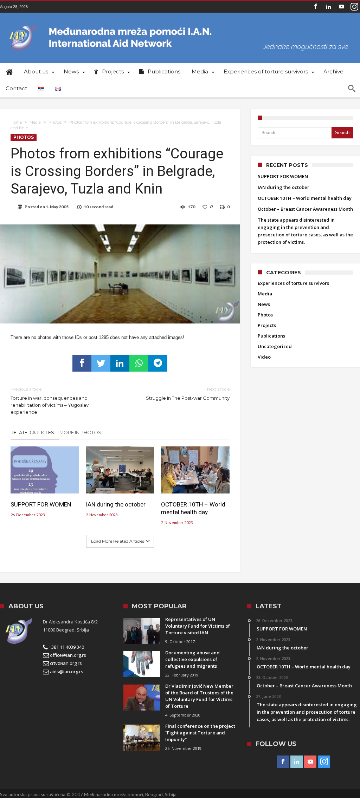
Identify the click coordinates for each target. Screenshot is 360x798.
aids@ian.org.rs (66, 671)
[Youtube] (341, 7)
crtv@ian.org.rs (65, 663)
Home (16, 122)
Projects (267, 325)
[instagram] (354, 7)
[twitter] (100, 363)
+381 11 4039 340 (66, 647)
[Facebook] (315, 7)
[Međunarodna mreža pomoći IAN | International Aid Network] (180, 23)
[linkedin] (119, 363)
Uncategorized (275, 346)
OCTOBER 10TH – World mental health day (193, 508)
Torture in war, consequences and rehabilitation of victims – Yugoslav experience (50, 400)
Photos (55, 122)
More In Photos (80, 432)
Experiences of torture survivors (293, 283)
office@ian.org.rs (67, 655)
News (264, 304)
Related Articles (32, 432)
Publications (271, 336)
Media (35, 122)
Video (264, 357)
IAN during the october (116, 504)
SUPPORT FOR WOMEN (41, 504)
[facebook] (81, 363)
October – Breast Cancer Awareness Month (305, 209)
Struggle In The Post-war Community (187, 393)
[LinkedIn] (328, 7)
